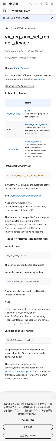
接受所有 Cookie (28, 435)
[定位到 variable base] (2, 245)
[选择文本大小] (36, 4)
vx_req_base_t (13, 114)
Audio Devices (21, 68)
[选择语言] (47, 4)
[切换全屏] (48, 175)
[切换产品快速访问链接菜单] (51, 10)
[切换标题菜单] (4, 3)
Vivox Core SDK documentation (20, 28)
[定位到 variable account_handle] (2, 330)
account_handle (33, 141)
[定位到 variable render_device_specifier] (2, 271)
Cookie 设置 (28, 420)
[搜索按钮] (31, 4)
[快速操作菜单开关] (52, 4)
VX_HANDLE (12, 149)
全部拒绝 (28, 427)
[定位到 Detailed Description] (2, 165)
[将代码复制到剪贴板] (42, 175)
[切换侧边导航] (4, 10)
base (27, 110)
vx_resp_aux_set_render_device (26, 195)
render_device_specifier (37, 124)
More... (42, 79)
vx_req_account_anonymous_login (21, 371)
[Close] (52, 18)
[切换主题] (41, 4)
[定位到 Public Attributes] (2, 93)
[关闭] (54, 397)
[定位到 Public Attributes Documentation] (2, 238)
